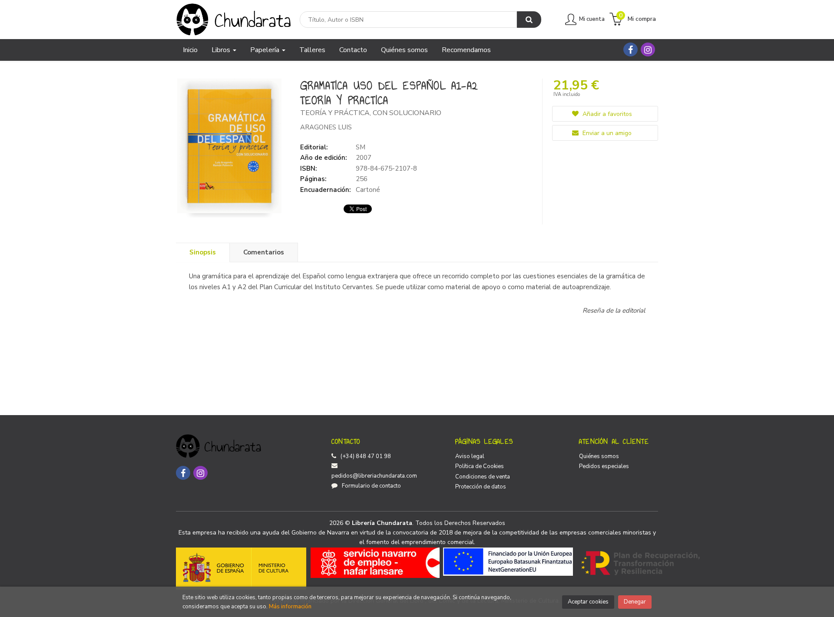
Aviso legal (469, 456)
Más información (290, 606)
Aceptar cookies (588, 602)
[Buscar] (529, 19)
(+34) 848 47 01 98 (366, 456)
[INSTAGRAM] (648, 49)
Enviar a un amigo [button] (606, 133)
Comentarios (263, 252)
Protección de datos (480, 487)
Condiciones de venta (482, 477)
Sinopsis (202, 252)
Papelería (265, 50)
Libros (222, 50)
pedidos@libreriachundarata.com (374, 476)
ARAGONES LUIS (326, 127)
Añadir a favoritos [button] (606, 114)
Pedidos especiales (604, 466)
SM (360, 147)
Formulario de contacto (371, 486)
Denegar (635, 602)
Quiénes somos (599, 456)
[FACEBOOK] (630, 49)
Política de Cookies (479, 466)
